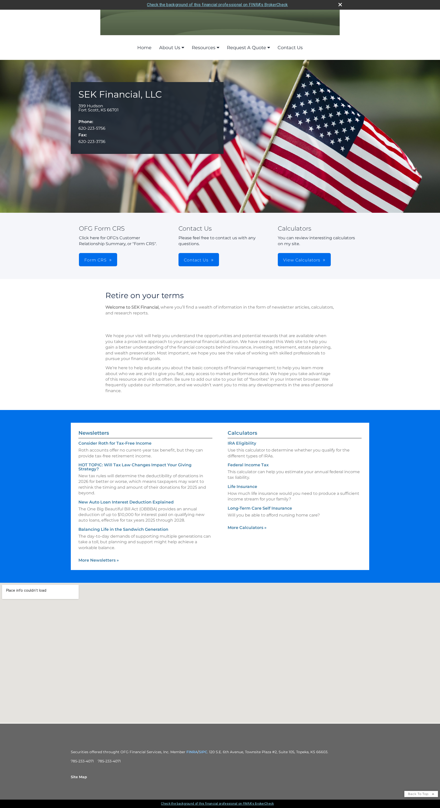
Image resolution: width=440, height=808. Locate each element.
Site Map (79, 777)
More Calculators (247, 527)
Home (144, 47)
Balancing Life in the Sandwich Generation (123, 529)
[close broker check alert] (340, 5)
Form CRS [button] (95, 260)
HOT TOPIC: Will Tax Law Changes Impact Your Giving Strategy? (134, 466)
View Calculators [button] (301, 260)
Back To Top (419, 794)
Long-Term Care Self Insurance (260, 508)
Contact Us (290, 47)
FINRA (192, 752)
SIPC (203, 752)
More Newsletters (98, 560)
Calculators (242, 433)
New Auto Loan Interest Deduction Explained (126, 502)
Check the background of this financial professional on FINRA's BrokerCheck (217, 4)
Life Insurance (242, 486)
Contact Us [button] (196, 260)
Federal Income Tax (248, 464)
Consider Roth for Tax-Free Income (115, 443)
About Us (169, 47)
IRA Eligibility (242, 443)
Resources (203, 47)
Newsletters (93, 433)
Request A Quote (246, 47)
